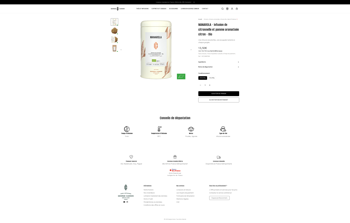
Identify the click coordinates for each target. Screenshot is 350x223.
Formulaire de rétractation (185, 196)
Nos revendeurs (149, 193)
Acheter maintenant (218, 100)
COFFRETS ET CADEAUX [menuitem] (158, 8)
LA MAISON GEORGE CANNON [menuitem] (190, 8)
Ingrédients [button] (202, 62)
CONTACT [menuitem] (205, 8)
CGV (177, 202)
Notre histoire (148, 190)
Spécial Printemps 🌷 (232, 19)
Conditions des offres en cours (154, 205)
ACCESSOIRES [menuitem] (173, 8)
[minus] (200, 85)
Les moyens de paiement (185, 193)
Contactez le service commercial (220, 193)
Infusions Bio (223, 19)
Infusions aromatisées (214, 19)
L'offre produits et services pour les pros (223, 190)
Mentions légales (182, 199)
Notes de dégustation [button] (205, 67)
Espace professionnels (219, 198)
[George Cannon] (126, 192)
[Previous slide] (121, 50)
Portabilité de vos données (153, 202)
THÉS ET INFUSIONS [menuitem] (142, 8)
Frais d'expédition (212, 53)
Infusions (206, 19)
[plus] (210, 85)
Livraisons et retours (183, 190)
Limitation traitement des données (155, 196)
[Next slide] (191, 50)
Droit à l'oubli (148, 199)
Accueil (200, 19)
